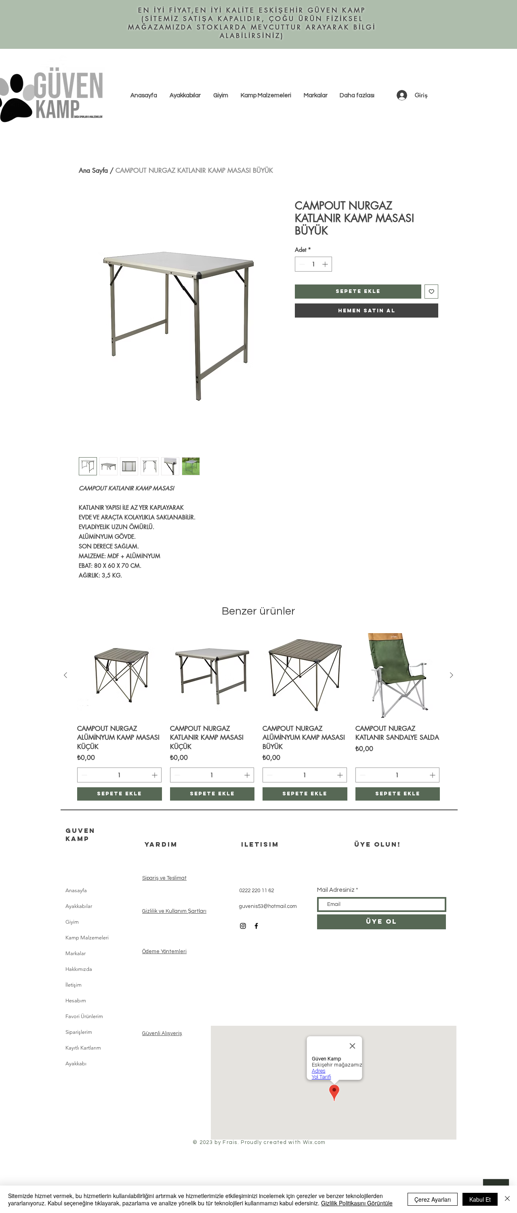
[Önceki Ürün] (65, 675)
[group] (258, 717)
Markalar (75, 953)
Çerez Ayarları (432, 1199)
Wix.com (314, 1142)
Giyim (72, 922)
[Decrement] (301, 264)
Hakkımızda (78, 969)
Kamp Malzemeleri (87, 938)
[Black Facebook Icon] (256, 926)
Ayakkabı (75, 1063)
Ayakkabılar (78, 906)
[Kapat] (507, 1199)
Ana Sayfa (93, 170)
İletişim (73, 985)
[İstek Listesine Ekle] (432, 291)
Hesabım (75, 1001)
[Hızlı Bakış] (119, 675)
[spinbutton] (313, 264)
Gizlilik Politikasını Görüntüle (357, 1203)
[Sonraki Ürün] (451, 675)
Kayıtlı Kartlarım (83, 1048)
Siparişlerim (78, 1032)
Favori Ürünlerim (84, 1016)
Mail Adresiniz (336, 890)
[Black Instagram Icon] (243, 926)
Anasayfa (76, 890)
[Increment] (326, 264)
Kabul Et (480, 1199)
